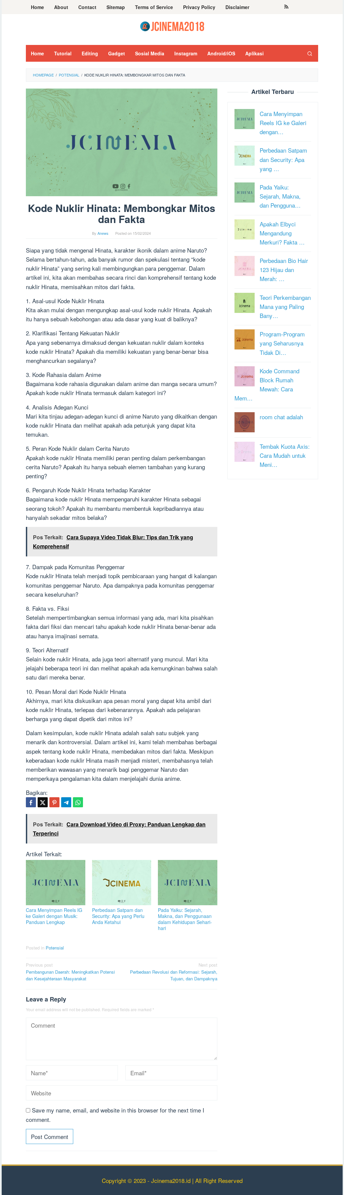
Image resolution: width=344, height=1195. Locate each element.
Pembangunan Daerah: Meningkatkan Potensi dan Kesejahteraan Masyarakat (70, 972)
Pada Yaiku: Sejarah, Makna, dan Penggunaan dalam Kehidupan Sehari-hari (185, 919)
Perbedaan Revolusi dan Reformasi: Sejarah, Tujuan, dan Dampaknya (173, 972)
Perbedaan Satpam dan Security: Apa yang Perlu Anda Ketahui (118, 916)
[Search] (309, 53)
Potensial (55, 947)
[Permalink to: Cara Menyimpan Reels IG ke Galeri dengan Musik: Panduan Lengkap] (55, 882)
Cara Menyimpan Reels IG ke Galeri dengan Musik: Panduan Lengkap (54, 916)
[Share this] (31, 802)
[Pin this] (54, 802)
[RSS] (286, 7)
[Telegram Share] (66, 802)
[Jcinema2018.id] (172, 25)
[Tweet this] (43, 802)
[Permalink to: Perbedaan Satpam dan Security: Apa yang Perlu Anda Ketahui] (122, 882)
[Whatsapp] (78, 802)
